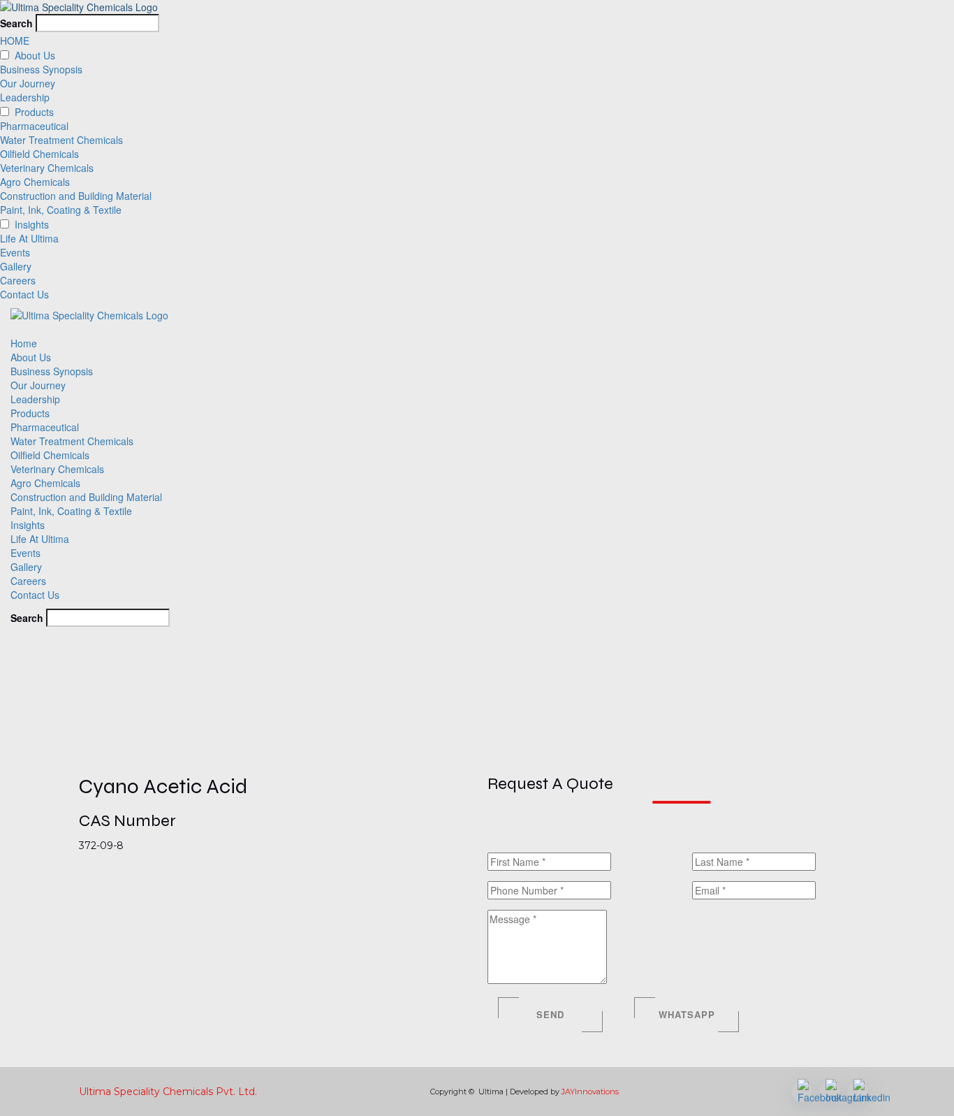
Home (23, 343)
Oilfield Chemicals (39, 154)
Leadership (25, 97)
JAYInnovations (590, 1091)
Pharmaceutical (34, 126)
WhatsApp (687, 1014)
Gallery (15, 266)
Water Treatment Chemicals (61, 140)
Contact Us (24, 294)
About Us (35, 55)
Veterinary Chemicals (47, 168)
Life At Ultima (29, 238)
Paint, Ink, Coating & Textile (61, 210)
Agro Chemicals (35, 182)
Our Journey (27, 83)
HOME (14, 41)
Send (550, 1014)
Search (16, 23)
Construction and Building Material (76, 196)
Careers (18, 280)
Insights (32, 224)
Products (30, 413)
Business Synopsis (41, 69)
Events (15, 252)
